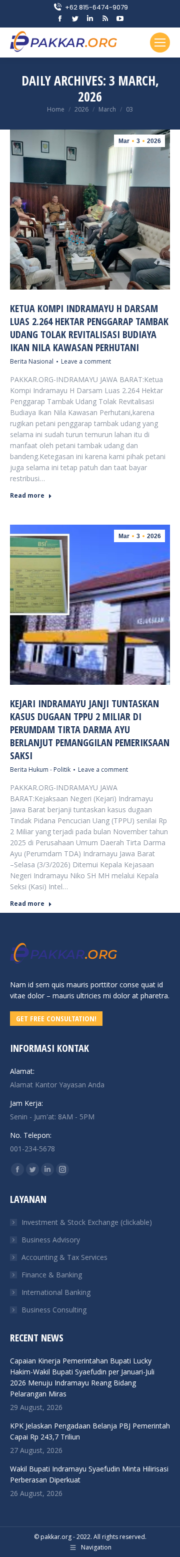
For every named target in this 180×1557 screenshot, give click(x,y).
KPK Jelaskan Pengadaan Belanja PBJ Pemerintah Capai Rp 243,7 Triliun (90, 1431)
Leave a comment (86, 361)
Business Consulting (54, 1309)
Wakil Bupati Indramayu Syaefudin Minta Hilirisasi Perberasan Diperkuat (89, 1474)
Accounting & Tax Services (65, 1257)
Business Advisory (51, 1239)
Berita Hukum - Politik (40, 769)
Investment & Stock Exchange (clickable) (87, 1222)
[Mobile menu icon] (160, 43)
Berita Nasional (32, 361)
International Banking (56, 1292)
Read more (27, 496)
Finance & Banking (52, 1274)
